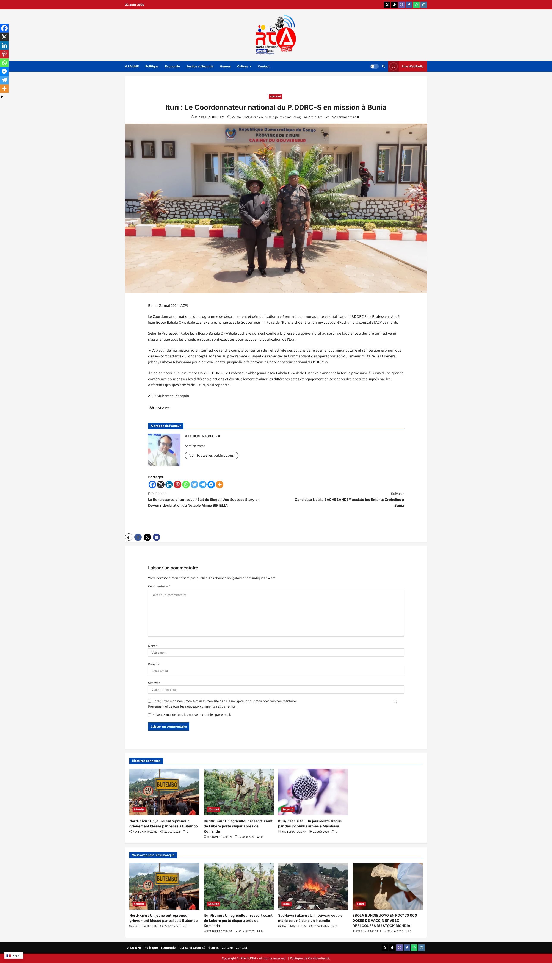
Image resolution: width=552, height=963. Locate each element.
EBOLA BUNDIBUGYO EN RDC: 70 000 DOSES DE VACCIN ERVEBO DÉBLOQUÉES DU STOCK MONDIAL (385, 920)
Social (286, 904)
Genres (225, 66)
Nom (153, 646)
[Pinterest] (177, 484)
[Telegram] (203, 484)
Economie (172, 66)
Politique (151, 66)
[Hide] (1, 97)
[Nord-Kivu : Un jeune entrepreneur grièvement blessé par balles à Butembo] (164, 792)
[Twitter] (194, 484)
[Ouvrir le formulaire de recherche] (383, 66)
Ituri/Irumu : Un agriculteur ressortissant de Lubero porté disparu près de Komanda (238, 826)
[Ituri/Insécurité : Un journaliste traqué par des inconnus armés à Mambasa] (313, 792)
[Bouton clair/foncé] (374, 66)
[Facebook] (152, 484)
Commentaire (159, 586)
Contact (264, 66)
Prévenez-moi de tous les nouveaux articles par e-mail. (191, 714)
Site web (154, 683)
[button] (128, 537)
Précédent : (204, 499)
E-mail (154, 664)
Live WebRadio (413, 66)
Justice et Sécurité (199, 66)
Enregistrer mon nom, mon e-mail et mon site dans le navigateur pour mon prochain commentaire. (225, 701)
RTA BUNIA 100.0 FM (209, 117)
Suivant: (349, 499)
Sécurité (275, 96)
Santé (360, 904)
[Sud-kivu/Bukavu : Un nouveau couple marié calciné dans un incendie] (313, 886)
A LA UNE (132, 66)
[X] (161, 484)
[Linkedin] (169, 484)
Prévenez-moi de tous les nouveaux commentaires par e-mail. (192, 706)
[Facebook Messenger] (211, 484)
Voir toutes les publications (211, 455)
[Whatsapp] (186, 484)
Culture (242, 66)
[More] (219, 484)
